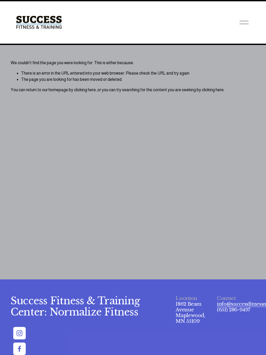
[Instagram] (19, 333)
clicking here (85, 90)
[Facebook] (19, 349)
